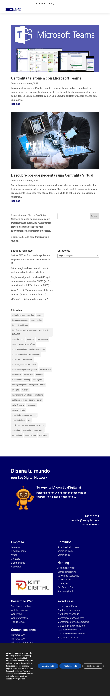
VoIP (35, 83)
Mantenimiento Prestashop (71, 625)
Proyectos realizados (67, 637)
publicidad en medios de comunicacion (27, 400)
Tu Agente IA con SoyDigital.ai (58, 487)
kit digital (15, 390)
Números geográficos (22, 642)
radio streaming (18, 405)
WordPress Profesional (68, 610)
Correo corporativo (66, 571)
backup (40, 315)
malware (25, 390)
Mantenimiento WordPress (70, 618)
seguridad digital (18, 420)
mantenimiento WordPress (22, 395)
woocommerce (30, 435)
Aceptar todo (48, 666)
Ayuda (14, 555)
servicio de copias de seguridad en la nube (28, 425)
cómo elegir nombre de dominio (24, 365)
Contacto (41, 3)
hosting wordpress (19, 385)
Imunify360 (63, 583)
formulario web (90, 524)
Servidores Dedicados (68, 575)
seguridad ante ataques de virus (24, 415)
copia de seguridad (19, 349)
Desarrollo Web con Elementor (72, 633)
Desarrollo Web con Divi (69, 629)
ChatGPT (30, 339)
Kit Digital (16, 566)
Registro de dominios (68, 547)
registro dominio (18, 410)
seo (29, 420)
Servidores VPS (65, 579)
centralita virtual (18, 339)
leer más (15, 104)
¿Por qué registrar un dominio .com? (29, 299)
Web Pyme (16, 614)
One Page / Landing (21, 606)
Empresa (15, 547)
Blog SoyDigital (18, 551)
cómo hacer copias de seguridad (24, 370)
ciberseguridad (42, 339)
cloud (14, 344)
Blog (51, 3)
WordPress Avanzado (68, 614)
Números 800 (18, 634)
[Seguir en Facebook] (79, 528)
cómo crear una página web (22, 359)
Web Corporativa (19, 618)
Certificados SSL (65, 587)
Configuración (19, 679)
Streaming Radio (65, 591)
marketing (39, 395)
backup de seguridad (20, 320)
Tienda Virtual (18, 622)
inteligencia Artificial (37, 385)
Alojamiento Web (66, 567)
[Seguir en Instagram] (91, 528)
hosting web (38, 380)
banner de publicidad (20, 325)
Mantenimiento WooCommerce (73, 622)
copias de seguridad (37, 349)
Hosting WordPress (67, 606)
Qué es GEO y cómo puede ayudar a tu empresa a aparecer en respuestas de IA (30, 259)
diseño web (28, 375)
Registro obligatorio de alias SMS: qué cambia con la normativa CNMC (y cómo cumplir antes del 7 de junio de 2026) (31, 281)
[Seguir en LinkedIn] (96, 528)
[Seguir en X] (85, 528)
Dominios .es (63, 555)
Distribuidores (18, 562)
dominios (39, 375)
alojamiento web (18, 315)
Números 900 (18, 638)
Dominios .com (65, 551)
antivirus (31, 315)
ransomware (31, 405)
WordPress (43, 435)
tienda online (38, 430)
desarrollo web (45, 370)
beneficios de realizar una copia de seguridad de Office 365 (30, 332)
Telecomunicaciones (21, 83)
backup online (36, 320)
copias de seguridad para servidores (26, 354)
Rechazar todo (70, 666)
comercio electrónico (27, 344)
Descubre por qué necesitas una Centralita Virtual (52, 175)
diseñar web (16, 375)
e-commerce (16, 380)
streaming (16, 430)
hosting (27, 380)
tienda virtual (17, 435)
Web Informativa (19, 610)
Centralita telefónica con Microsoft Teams (46, 78)
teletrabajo (27, 430)
